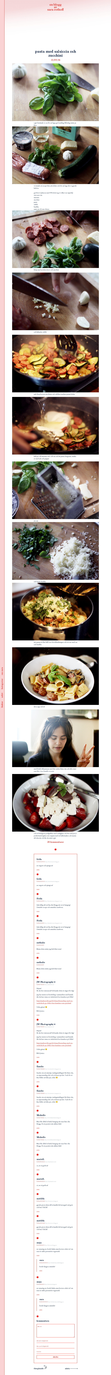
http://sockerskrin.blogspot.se (53, 1069)
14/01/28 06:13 (40, 1245)
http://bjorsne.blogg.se (50, 1245)
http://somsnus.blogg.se (51, 1201)
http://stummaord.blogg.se (52, 861)
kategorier (2, 684)
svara (38, 869)
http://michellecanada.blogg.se (52, 1117)
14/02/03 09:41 (43, 1262)
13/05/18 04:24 (41, 1161)
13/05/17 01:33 (40, 984)
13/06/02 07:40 (41, 1201)
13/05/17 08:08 (41, 1069)
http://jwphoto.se (49, 984)
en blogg (55, 7)
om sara (2, 671)
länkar (2, 704)
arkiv (2, 695)
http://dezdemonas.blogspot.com (53, 901)
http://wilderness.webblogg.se (55, 1262)
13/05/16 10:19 (40, 945)
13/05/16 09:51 (40, 901)
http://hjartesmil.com (50, 1161)
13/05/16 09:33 (41, 861)
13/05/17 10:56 (40, 1117)
